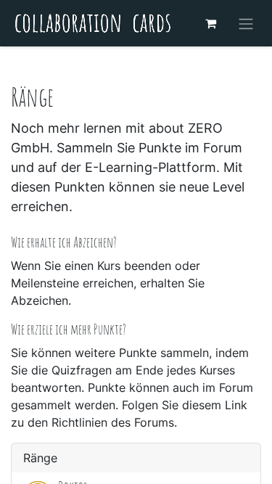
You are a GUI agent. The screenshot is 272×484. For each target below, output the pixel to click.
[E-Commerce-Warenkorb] (210, 23)
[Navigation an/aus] (246, 23)
